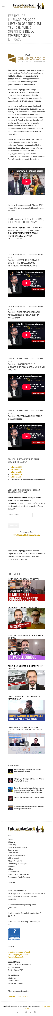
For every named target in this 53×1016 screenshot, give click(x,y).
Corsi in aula (13, 850)
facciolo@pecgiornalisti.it (18, 954)
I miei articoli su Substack (18, 847)
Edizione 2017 (16, 477)
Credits (26, 1008)
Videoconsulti (13, 858)
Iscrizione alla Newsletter (18, 874)
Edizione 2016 (16, 474)
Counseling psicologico (17, 863)
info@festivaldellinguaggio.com (26, 535)
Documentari (13, 872)
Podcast (11, 866)
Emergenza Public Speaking (19, 877)
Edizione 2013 (16, 467)
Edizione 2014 (16, 469)
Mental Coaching (15, 861)
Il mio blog (12, 844)
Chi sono (11, 842)
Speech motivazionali (16, 855)
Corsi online (13, 853)
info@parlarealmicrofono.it (19, 952)
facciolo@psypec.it (16, 957)
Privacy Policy (45, 1006)
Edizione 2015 (16, 472)
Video (10, 869)
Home (10, 839)
